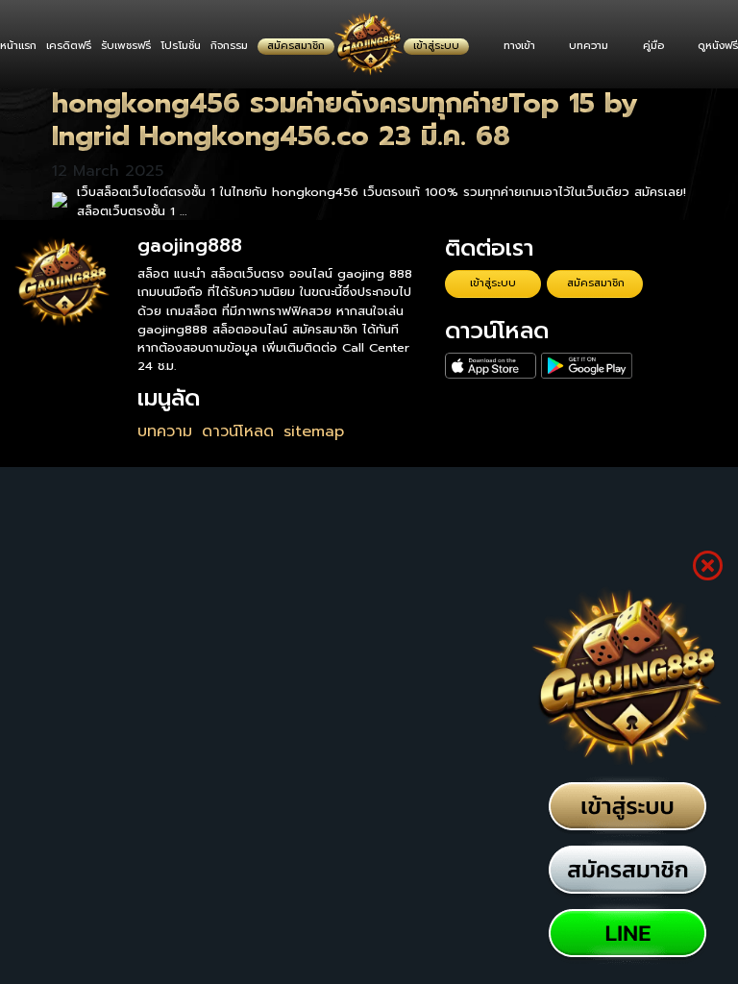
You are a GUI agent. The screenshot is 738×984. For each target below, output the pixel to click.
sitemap (313, 431)
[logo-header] (369, 44)
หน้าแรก (18, 45)
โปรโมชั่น (180, 45)
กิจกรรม (229, 45)
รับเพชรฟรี (126, 45)
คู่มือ (653, 45)
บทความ (588, 45)
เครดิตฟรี (68, 45)
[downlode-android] (586, 366)
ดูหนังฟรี (718, 45)
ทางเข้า (519, 45)
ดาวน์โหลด (238, 431)
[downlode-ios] (490, 366)
